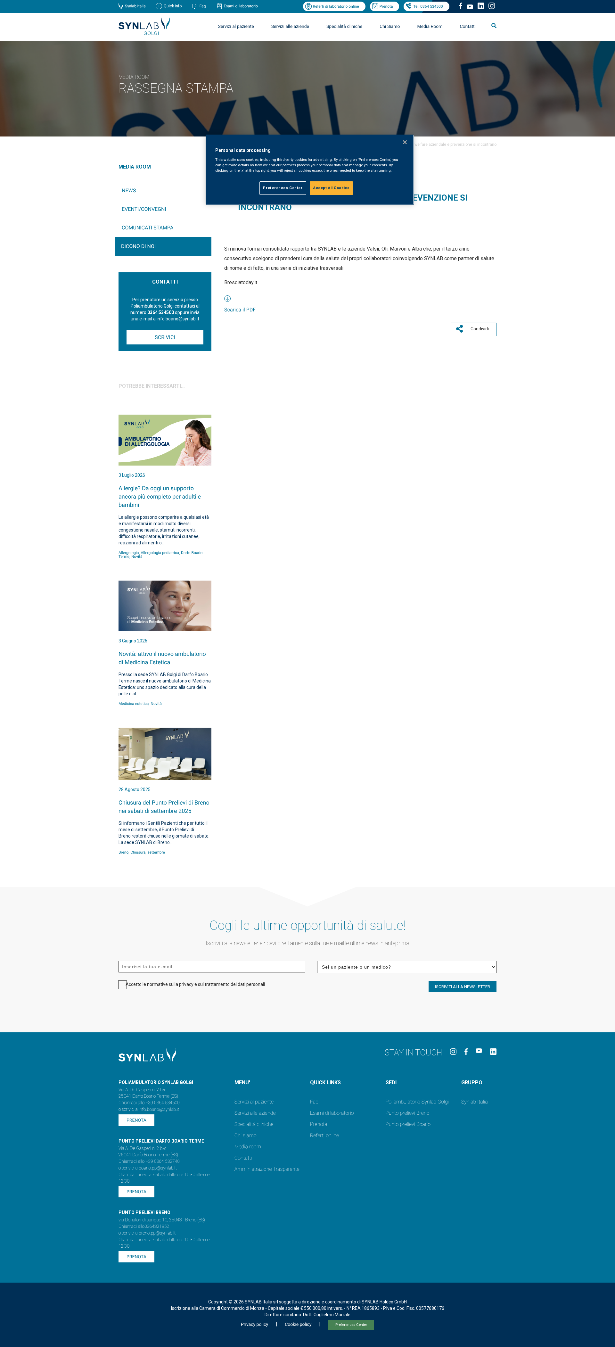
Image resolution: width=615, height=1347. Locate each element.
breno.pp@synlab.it (157, 1233)
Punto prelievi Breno (407, 1113)
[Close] (405, 142)
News (129, 190)
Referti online (324, 1135)
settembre (156, 852)
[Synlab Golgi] (144, 33)
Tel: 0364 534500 (428, 6)
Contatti (468, 26)
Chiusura (137, 852)
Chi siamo (245, 1135)
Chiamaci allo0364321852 (144, 1226)
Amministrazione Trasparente (266, 1169)
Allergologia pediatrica (160, 552)
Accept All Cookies (331, 188)
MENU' (242, 1082)
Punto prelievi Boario (408, 1124)
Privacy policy (254, 1324)
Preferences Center (351, 1325)
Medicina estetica (134, 703)
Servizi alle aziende (255, 1113)
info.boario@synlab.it (159, 1109)
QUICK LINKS (325, 1082)
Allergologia (129, 552)
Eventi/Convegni (144, 209)
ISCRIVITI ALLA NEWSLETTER (462, 986)
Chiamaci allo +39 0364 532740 (149, 1161)
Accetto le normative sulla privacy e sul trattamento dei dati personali (195, 984)
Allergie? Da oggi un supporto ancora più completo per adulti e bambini (160, 496)
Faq (203, 6)
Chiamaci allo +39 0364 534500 (149, 1102)
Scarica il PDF (240, 310)
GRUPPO (471, 1082)
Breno (123, 852)
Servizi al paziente (254, 1102)
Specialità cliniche (344, 26)
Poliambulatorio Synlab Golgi (417, 1102)
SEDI (391, 1082)
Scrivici (165, 337)
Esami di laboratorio (241, 6)
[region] (310, 170)
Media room (247, 1147)
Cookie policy (298, 1324)
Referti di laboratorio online (336, 6)
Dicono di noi (138, 246)
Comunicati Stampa (148, 228)
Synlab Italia (135, 6)
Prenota (386, 6)
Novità (137, 556)
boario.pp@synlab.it (158, 1168)
